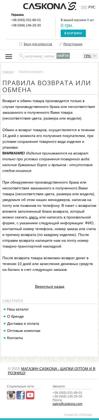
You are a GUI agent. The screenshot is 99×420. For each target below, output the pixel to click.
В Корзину (73, 33)
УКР (84, 7)
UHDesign (85, 414)
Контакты (15, 338)
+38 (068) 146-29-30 (26, 25)
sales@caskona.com (67, 404)
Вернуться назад (49, 286)
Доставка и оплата (23, 323)
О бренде (15, 316)
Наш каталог (18, 309)
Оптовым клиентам (23, 330)
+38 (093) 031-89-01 (26, 20)
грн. (87, 56)
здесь (33, 217)
